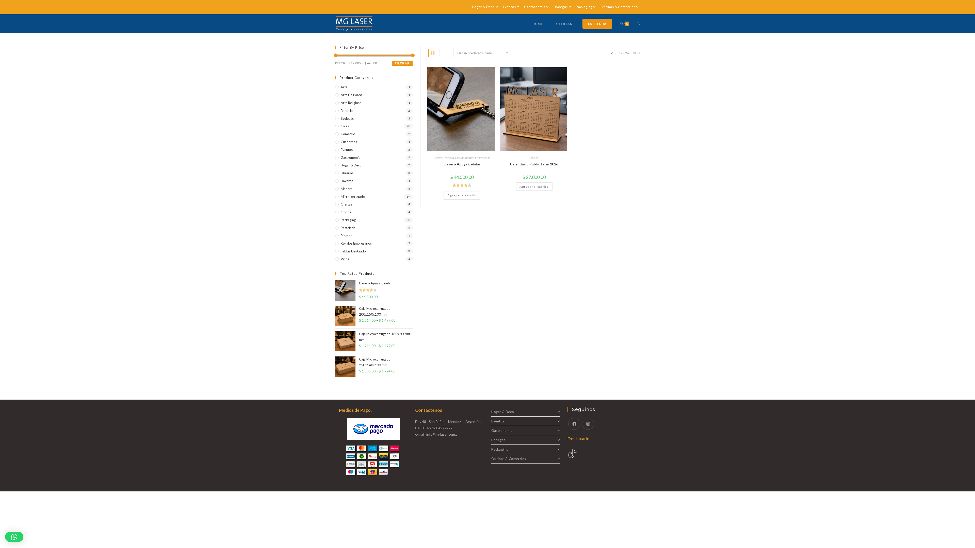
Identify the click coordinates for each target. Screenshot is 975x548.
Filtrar (402, 63)
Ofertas (459, 158)
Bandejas (347, 111)
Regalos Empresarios (477, 158)
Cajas (345, 126)
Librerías (347, 173)
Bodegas (561, 7)
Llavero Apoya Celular (462, 164)
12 (621, 53)
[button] (14, 537)
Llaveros (438, 158)
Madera (449, 158)
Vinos (345, 259)
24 (627, 53)
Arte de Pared (351, 95)
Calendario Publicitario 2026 (534, 164)
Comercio (348, 134)
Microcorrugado (353, 197)
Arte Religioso (351, 103)
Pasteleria (348, 228)
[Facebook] (574, 424)
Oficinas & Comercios (617, 7)
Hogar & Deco (483, 7)
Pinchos (346, 236)
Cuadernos (349, 142)
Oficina (534, 158)
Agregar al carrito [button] (462, 195)
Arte (344, 87)
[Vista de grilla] (432, 53)
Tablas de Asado (353, 251)
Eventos (509, 7)
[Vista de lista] (444, 53)
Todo (635, 53)
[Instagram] (588, 424)
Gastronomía (534, 7)
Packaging (584, 7)
